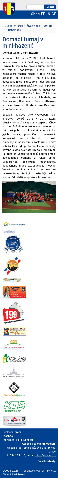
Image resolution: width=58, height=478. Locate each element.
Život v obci (33, 25)
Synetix (51, 470)
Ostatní (48, 25)
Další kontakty (47, 461)
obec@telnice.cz (45, 455)
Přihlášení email (11, 432)
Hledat (51, 7)
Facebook (8, 435)
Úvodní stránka (14, 25)
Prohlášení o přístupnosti (17, 439)
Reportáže (14, 29)
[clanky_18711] (29, 196)
